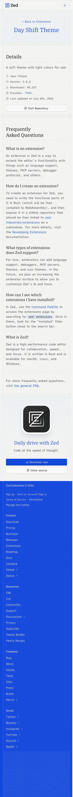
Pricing (10, 527)
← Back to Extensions (36, 21)
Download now (39, 462)
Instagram (14, 728)
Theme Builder (15, 634)
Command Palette (45, 307)
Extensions (13, 545)
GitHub (11, 569)
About (9, 663)
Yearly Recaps (15, 640)
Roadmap (12, 551)
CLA (8, 598)
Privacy (11, 622)
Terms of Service (16, 499)
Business (12, 533)
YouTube (13, 734)
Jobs (9, 681)
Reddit (11, 746)
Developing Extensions (29, 232)
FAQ (8, 592)
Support (11, 610)
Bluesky (12, 722)
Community (13, 604)
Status (12, 575)
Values (10, 669)
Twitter (12, 716)
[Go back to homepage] (11, 5)
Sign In (42, 494)
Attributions (36, 499)
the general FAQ (26, 386)
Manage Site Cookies (17, 504)
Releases (12, 539)
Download (12, 521)
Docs (9, 557)
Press (9, 687)
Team (9, 675)
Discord (12, 740)
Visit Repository (38, 108)
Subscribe (12, 628)
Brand (9, 693)
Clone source (39, 470)
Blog (8, 657)
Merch (11, 699)
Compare (11, 563)
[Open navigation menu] (65, 5)
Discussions (15, 616)
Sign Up (10, 494)
